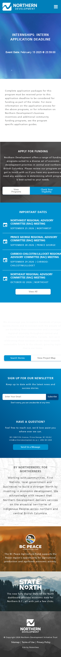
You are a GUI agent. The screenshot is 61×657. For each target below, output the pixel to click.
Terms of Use (28, 642)
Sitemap (15, 642)
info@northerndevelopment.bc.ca (23, 440)
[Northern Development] (20, 6)
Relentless (34, 647)
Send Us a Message (30, 447)
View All (33, 292)
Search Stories (17, 358)
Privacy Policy (43, 642)
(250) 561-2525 (46, 440)
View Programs (16, 190)
